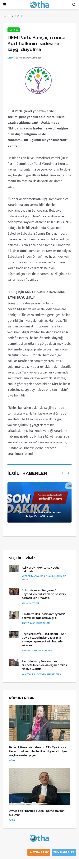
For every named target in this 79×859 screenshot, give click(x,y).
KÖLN (12, 760)
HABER (6, 16)
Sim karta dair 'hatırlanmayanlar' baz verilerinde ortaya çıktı (43, 616)
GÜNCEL (19, 16)
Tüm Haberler (64, 852)
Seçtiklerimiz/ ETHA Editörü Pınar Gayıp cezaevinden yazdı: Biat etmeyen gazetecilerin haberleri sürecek (44, 639)
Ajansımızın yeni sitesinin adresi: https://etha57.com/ (39, 514)
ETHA (10, 57)
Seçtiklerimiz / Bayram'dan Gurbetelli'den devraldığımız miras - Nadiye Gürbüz (45, 665)
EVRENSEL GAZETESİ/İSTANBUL (37, 650)
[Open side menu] (4, 5)
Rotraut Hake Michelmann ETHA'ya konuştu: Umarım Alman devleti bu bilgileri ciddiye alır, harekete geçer (39, 751)
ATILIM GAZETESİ (30, 603)
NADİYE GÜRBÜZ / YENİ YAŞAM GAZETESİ (41, 674)
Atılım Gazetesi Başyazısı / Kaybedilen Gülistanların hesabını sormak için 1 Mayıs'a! (44, 594)
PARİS (12, 820)
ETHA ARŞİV (40, 852)
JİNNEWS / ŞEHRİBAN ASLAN (36, 623)
